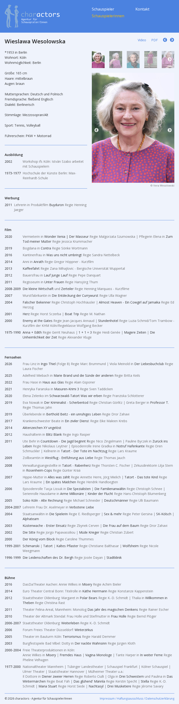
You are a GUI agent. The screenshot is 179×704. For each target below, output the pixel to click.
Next (169, 59)
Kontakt (142, 9)
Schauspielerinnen (108, 15)
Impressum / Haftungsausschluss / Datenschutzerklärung (137, 699)
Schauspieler (103, 9)
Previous (96, 59)
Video (142, 40)
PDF (154, 40)
